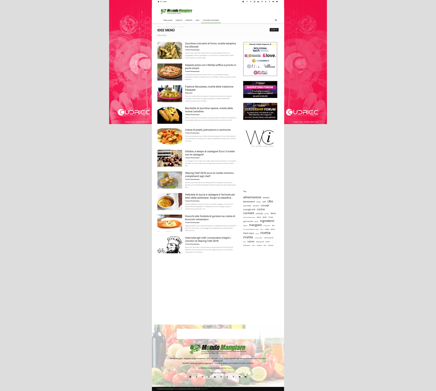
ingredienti (267, 221)
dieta (273, 213)
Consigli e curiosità (170, 27)
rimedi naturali (268, 238)
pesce (273, 229)
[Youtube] (277, 1)
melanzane (266, 225)
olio (273, 225)
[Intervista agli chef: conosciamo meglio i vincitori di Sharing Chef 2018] (169, 244)
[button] (276, 20)
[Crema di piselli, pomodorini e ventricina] (169, 136)
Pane (261, 229)
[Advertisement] (260, 170)
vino (264, 245)
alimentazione (252, 197)
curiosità (259, 213)
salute (250, 241)
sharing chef (260, 242)
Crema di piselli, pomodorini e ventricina (208, 129)
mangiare (255, 225)
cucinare (248, 213)
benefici (266, 197)
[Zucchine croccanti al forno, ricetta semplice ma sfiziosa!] (169, 50)
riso (244, 242)
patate (267, 229)
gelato (257, 221)
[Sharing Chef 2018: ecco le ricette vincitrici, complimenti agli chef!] (169, 180)
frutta (271, 217)
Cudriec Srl (203, 389)
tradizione (246, 245)
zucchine (270, 245)
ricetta (265, 233)
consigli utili (249, 209)
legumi (245, 225)
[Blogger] (243, 1)
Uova (253, 245)
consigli (265, 205)
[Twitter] (269, 1)
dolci (265, 217)
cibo (270, 201)
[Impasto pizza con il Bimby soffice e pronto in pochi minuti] (169, 72)
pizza (257, 233)
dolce (259, 217)
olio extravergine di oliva (251, 229)
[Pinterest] (262, 1)
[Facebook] (247, 1)
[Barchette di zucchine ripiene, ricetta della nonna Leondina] (169, 115)
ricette (248, 237)
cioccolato (247, 205)
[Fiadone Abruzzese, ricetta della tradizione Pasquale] (169, 93)
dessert (266, 213)
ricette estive (258, 238)
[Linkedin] (258, 1)
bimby (258, 202)
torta (268, 241)
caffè (264, 202)
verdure (259, 245)
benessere (249, 201)
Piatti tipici (248, 233)
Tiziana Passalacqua (192, 50)
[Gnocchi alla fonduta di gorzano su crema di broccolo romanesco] (169, 223)
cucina (261, 209)
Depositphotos (232, 368)
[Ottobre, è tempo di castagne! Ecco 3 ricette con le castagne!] (169, 158)
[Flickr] (250, 1)
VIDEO (197, 20)
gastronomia (248, 221)
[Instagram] (254, 1)
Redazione (188, 93)
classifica (256, 206)
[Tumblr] (265, 1)
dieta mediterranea (249, 217)
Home (159, 27)
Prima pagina (168, 20)
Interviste (188, 20)
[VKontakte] (273, 1)
